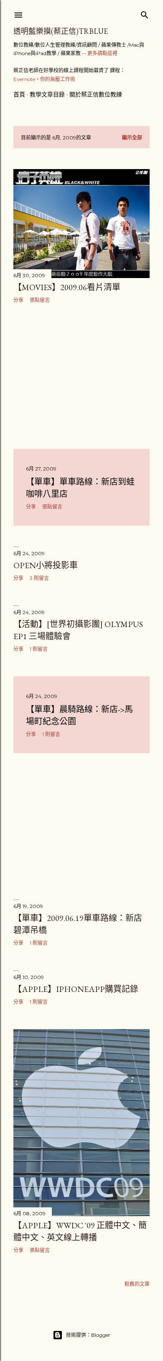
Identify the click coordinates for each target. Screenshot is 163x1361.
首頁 (19, 94)
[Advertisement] (81, 376)
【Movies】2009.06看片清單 (66, 287)
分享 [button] (18, 300)
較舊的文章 (137, 1284)
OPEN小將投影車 (45, 565)
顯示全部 (132, 137)
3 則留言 (39, 578)
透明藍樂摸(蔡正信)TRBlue (60, 31)
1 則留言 (39, 649)
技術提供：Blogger (88, 1335)
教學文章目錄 (47, 94)
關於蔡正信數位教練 (95, 94)
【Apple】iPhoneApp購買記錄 (75, 989)
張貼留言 (40, 300)
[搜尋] (145, 13)
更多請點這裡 (102, 53)
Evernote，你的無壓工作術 (44, 79)
